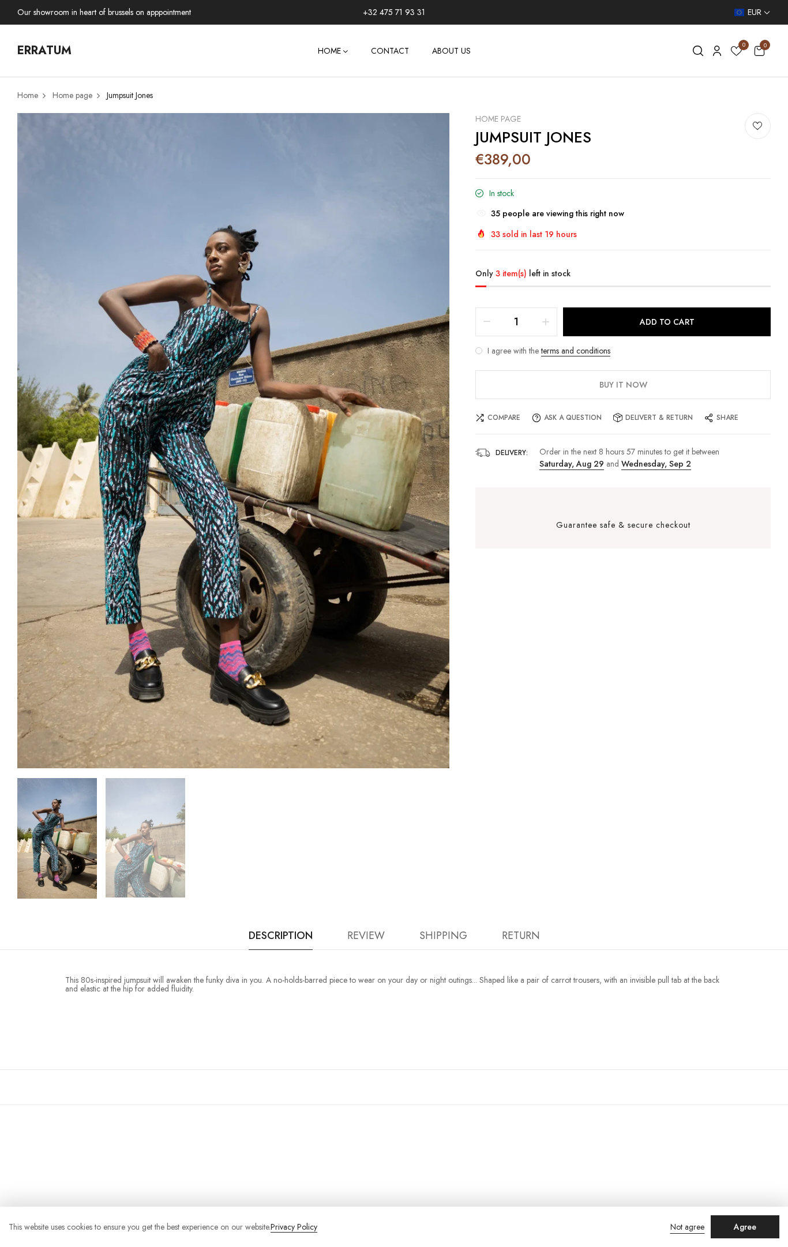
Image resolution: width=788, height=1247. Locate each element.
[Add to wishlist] (758, 126)
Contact (390, 51)
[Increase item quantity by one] (546, 322)
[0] (736, 52)
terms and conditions (575, 350)
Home (329, 51)
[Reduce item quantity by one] (487, 322)
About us (451, 51)
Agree (745, 1227)
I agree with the (547, 350)
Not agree (687, 1227)
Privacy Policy (294, 1227)
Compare (503, 417)
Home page (498, 119)
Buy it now (623, 384)
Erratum (44, 50)
